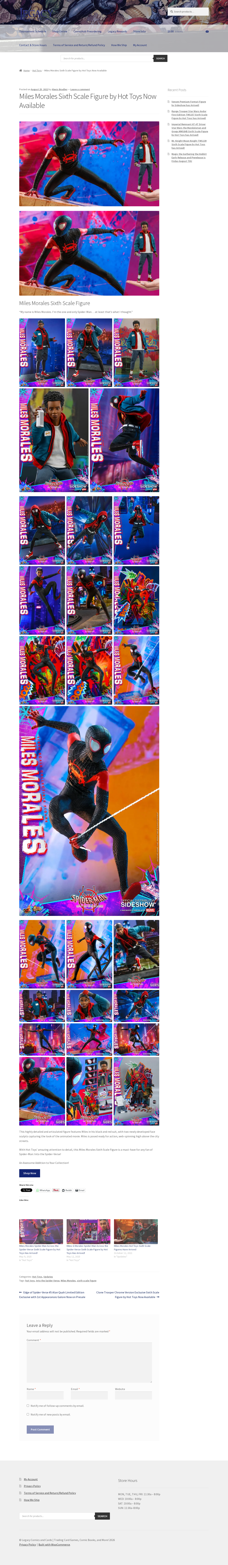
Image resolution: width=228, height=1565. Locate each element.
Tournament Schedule (32, 31)
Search (160, 58)
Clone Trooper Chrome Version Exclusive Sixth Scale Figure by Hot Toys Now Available (127, 1294)
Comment (34, 1340)
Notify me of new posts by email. (51, 1414)
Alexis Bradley (59, 89)
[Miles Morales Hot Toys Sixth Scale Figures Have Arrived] (136, 1231)
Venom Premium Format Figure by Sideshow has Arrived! (189, 103)
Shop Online (59, 31)
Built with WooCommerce (54, 1544)
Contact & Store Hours (33, 45)
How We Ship (119, 45)
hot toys (30, 1280)
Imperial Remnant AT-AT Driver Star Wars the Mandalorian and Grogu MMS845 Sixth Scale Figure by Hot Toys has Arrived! (190, 129)
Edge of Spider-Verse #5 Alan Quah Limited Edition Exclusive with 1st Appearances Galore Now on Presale (52, 1294)
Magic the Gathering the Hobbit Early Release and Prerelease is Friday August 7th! (189, 157)
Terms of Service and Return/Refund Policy (79, 45)
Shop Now (29, 1173)
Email (75, 1389)
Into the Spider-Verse (47, 1280)
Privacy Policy (32, 1486)
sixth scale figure (86, 1280)
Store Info (139, 31)
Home (27, 70)
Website (120, 1389)
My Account (140, 45)
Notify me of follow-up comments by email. (57, 1405)
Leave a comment (80, 89)
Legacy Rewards (117, 31)
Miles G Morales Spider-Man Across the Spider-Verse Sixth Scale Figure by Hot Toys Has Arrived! (87, 1249)
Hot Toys (37, 70)
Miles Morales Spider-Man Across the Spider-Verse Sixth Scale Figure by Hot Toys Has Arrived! (39, 1249)
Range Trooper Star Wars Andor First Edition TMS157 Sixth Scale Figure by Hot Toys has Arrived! (189, 115)
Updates (48, 1276)
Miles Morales (68, 1280)
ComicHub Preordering (88, 31)
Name (31, 1389)
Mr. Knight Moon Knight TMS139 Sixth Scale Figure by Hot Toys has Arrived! (189, 144)
